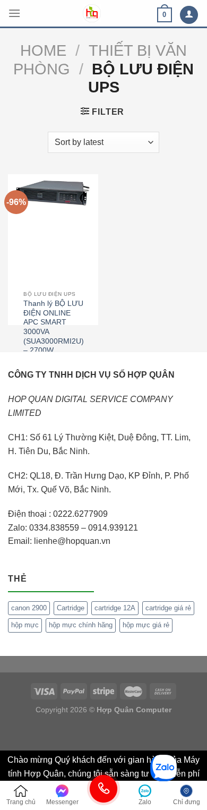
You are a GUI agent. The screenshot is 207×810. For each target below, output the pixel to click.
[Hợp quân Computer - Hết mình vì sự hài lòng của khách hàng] (91, 13)
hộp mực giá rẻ (146, 625)
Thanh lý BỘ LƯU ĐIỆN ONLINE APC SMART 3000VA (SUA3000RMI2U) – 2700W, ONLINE (53, 332)
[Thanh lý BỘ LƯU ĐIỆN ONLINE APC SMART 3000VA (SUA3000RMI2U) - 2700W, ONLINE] (53, 192)
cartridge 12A (114, 608)
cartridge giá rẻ (168, 608)
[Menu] (14, 13)
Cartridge (70, 608)
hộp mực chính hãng (81, 625)
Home (43, 50)
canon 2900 (29, 608)
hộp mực (25, 625)
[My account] (189, 15)
